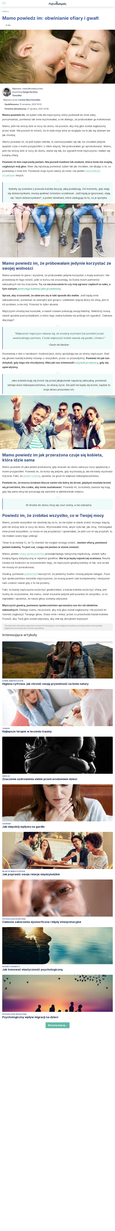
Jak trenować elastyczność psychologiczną (32, 969)
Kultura (5, 11)
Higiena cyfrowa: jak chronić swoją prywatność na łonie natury (45, 684)
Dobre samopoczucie (12, 681)
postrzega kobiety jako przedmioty (39, 288)
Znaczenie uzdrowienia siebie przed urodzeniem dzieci (39, 779)
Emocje (6, 776)
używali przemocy (87, 362)
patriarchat (30, 574)
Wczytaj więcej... (57, 1025)
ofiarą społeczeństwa (31, 553)
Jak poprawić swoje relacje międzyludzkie (31, 874)
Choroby (6, 824)
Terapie (6, 728)
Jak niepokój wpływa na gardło (23, 826)
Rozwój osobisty (11, 966)
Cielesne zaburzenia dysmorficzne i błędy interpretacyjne (41, 922)
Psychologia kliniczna (14, 919)
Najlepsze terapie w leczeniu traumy (27, 731)
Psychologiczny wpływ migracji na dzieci (30, 1017)
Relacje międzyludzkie (13, 871)
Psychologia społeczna (14, 1014)
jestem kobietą (31, 475)
